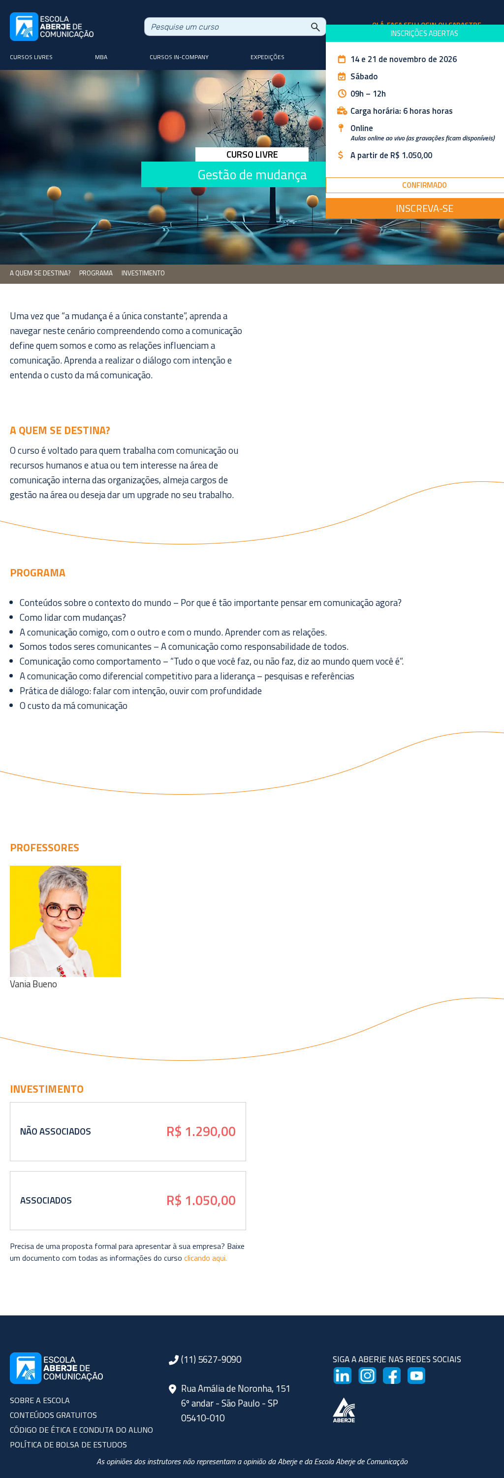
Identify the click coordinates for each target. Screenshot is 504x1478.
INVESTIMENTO (143, 273)
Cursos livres (31, 57)
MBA (101, 57)
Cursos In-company (179, 57)
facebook (399, 1372)
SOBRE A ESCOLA (40, 1400)
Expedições (267, 57)
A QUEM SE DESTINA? (40, 273)
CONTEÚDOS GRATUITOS (53, 1415)
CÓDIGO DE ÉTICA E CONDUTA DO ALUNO (81, 1430)
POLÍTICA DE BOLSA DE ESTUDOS (68, 1444)
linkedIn (348, 1372)
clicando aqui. (205, 1258)
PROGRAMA (96, 273)
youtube (423, 1372)
